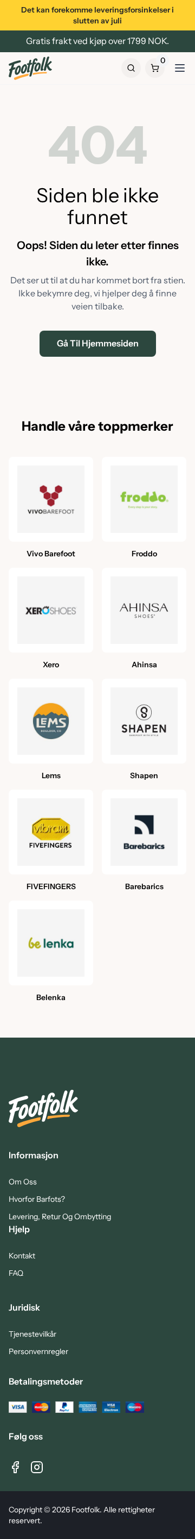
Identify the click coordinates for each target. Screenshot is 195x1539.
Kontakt (22, 1256)
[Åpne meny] (180, 68)
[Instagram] (36, 1467)
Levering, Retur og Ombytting (60, 1216)
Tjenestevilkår (32, 1334)
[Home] (30, 68)
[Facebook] (15, 1467)
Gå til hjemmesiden (98, 343)
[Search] (131, 68)
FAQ (16, 1273)
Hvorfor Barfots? (37, 1199)
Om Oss (23, 1182)
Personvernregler (38, 1351)
